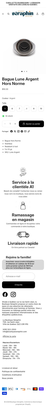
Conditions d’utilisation (12, 375)
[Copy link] (29, 131)
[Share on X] (15, 131)
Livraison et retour (10, 368)
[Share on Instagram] (18, 131)
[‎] (23, 363)
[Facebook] (5, 295)
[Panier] (43, 14)
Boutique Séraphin (16, 402)
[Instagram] (13, 295)
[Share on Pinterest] (22, 131)
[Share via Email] (25, 131)
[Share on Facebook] (11, 131)
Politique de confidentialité (13, 371)
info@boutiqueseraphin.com (15, 331)
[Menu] (3, 14)
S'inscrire (18, 285)
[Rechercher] (8, 14)
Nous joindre (7, 378)
